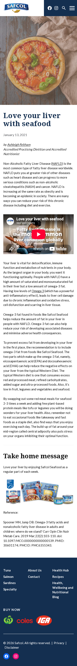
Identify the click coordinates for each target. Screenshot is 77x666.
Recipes (58, 576)
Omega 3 (38, 291)
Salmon (8, 576)
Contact (34, 576)
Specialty (10, 589)
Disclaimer (12, 647)
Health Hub (60, 570)
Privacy (59, 643)
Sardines (9, 583)
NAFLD (57, 163)
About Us (34, 570)
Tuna (7, 570)
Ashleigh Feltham (18, 144)
